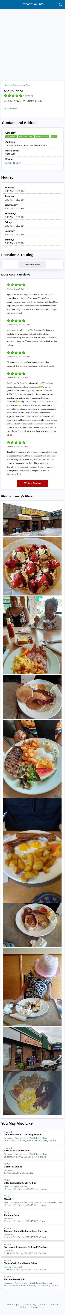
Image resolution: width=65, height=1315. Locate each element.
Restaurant (11, 136)
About (43, 1304)
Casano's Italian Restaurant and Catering (25, 1231)
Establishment (42, 136)
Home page (13, 1304)
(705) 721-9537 (10, 108)
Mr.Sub (8, 1199)
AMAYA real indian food (17, 1150)
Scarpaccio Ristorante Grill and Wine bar (25, 1247)
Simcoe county (18, 85)
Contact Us (35, 1307)
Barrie (28, 85)
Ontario (8, 85)
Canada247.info (32, 4)
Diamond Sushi (11, 1215)
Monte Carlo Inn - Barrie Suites (20, 1263)
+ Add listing (29, 1304)
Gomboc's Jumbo (13, 1166)
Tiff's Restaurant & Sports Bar (20, 1183)
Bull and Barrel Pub (14, 1279)
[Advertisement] (32, 43)
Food (54, 136)
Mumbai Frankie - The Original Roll (22, 1134)
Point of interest (26, 136)
